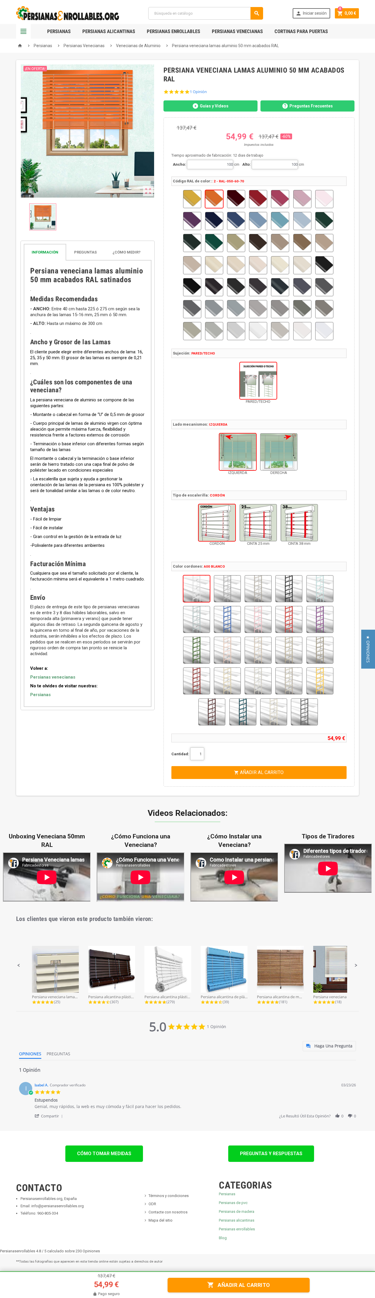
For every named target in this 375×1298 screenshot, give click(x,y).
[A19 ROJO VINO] (196, 681)
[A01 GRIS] (227, 589)
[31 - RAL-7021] (236, 287)
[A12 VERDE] (196, 650)
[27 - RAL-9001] (302, 265)
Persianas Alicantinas (108, 31)
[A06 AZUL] (227, 619)
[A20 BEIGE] (227, 681)
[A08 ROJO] (289, 619)
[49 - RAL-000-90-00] (324, 331)
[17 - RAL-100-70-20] (236, 243)
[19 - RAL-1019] (280, 243)
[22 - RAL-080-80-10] (192, 265)
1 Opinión (198, 91)
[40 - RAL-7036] (280, 309)
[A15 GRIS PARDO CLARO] (258, 650)
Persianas (59, 31)
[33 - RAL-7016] (280, 287)
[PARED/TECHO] (258, 380)
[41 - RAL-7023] (302, 309)
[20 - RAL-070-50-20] (302, 243)
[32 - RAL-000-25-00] (258, 287)
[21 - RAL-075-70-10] (324, 243)
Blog (223, 1238)
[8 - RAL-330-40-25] (192, 221)
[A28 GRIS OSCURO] (304, 712)
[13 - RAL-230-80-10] (302, 221)
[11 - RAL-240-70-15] (258, 221)
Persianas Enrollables (173, 31)
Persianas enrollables (237, 1229)
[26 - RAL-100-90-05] (280, 265)
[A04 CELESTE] (320, 589)
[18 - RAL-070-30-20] (258, 243)
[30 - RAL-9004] (214, 287)
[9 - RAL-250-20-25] (214, 221)
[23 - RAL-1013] (214, 265)
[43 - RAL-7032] (192, 331)
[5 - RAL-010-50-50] (280, 199)
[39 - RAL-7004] (258, 309)
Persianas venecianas (52, 677)
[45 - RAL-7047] (236, 331)
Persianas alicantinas (236, 1220)
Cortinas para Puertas (301, 31)
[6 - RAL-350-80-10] (302, 199)
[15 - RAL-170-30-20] (192, 243)
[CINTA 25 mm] (258, 522)
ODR (152, 1204)
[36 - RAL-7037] (192, 309)
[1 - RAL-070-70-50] (192, 199)
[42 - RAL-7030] (324, 309)
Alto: (246, 164)
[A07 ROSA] (258, 619)
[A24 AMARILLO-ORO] (320, 681)
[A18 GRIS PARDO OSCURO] (320, 650)
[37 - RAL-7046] (214, 309)
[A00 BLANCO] (196, 589)
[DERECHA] (278, 452)
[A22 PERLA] (289, 681)
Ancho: (179, 164)
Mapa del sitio (161, 1220)
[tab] (87, 252)
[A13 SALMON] (227, 650)
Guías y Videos (214, 106)
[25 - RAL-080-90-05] (258, 265)
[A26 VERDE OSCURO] (243, 712)
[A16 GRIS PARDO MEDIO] (289, 650)
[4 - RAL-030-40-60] (258, 199)
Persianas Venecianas (237, 31)
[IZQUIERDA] (237, 452)
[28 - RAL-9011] (324, 265)
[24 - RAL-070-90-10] (236, 265)
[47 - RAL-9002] (280, 331)
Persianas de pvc (233, 1203)
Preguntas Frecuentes (311, 106)
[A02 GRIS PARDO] (258, 589)
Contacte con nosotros (168, 1212)
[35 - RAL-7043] (324, 287)
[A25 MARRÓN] (212, 712)
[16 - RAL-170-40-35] (214, 243)
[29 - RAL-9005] (192, 287)
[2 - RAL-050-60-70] (214, 199)
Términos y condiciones (169, 1195)
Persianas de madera (236, 1211)
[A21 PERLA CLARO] (258, 681)
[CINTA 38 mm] (299, 522)
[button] (18, 965)
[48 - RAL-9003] (302, 331)
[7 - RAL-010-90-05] (324, 199)
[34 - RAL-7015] (302, 287)
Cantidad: (180, 754)
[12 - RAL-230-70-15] (280, 221)
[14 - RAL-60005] (324, 221)
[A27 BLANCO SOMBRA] (273, 712)
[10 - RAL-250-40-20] (236, 221)
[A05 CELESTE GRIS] (196, 619)
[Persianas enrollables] (67, 13)
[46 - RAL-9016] (258, 331)
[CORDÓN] (217, 522)
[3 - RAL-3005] (236, 199)
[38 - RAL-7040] (236, 309)
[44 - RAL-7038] (214, 331)
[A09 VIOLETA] (320, 619)
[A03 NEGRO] (289, 589)
